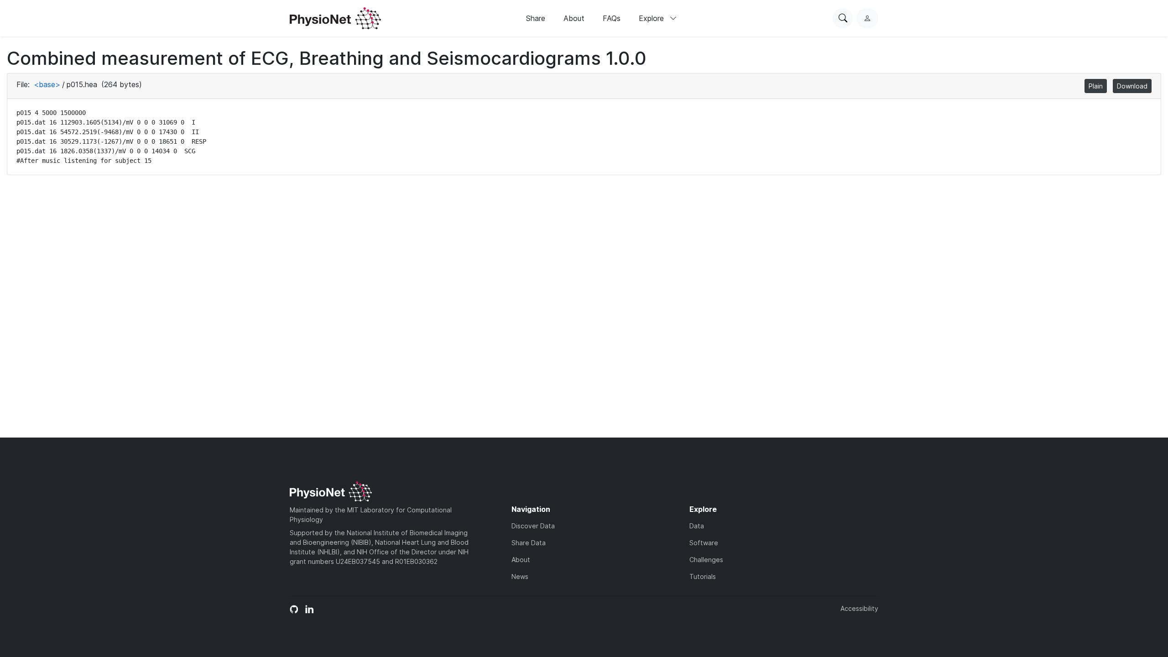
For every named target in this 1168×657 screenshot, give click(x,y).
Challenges (706, 559)
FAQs (611, 18)
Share (535, 18)
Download (1132, 86)
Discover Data (533, 526)
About (573, 18)
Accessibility (859, 608)
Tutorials (702, 576)
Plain (1096, 86)
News (519, 576)
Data (696, 526)
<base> (47, 84)
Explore (652, 18)
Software (703, 543)
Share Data (528, 543)
